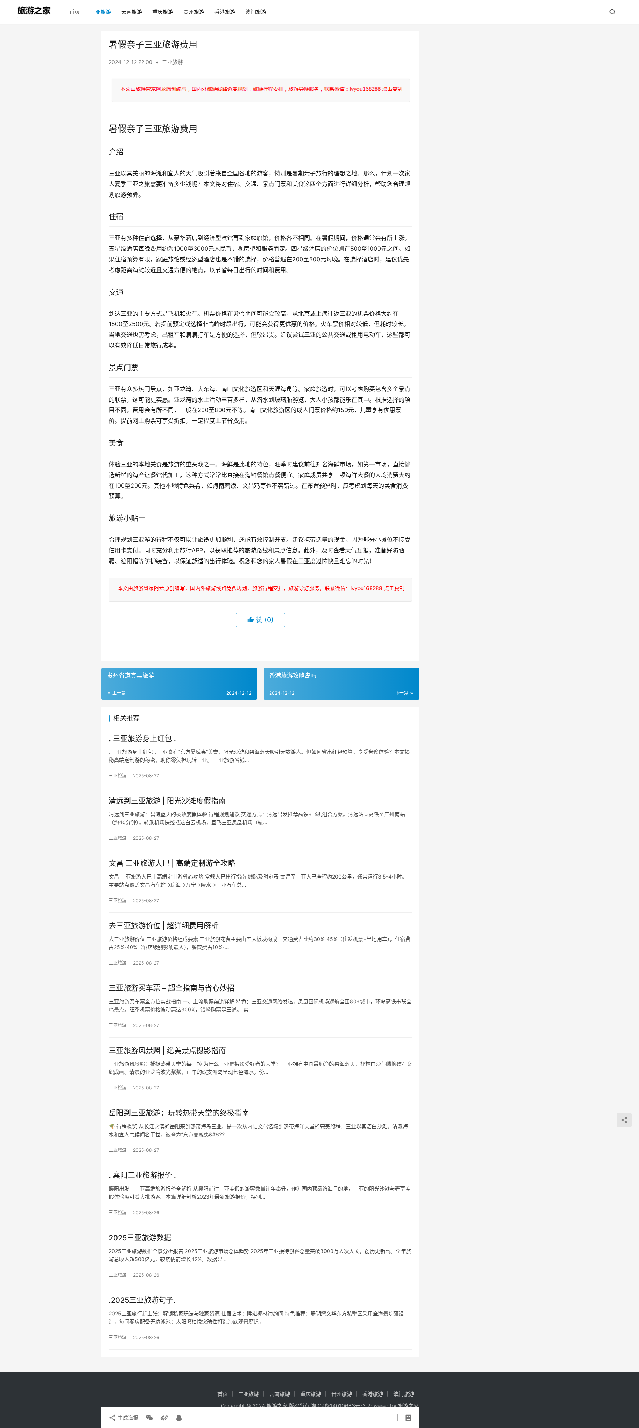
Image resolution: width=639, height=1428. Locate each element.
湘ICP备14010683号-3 (338, 1406)
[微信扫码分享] (149, 1417)
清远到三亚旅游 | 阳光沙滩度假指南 (167, 801)
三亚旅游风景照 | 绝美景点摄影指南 (167, 1050)
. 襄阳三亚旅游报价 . (142, 1175)
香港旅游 (224, 11)
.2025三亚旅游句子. (142, 1300)
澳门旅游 (256, 11)
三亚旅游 (100, 11)
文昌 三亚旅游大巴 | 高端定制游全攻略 (172, 863)
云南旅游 (131, 11)
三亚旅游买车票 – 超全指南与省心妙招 (171, 988)
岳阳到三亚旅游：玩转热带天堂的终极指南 (179, 1113)
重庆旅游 (162, 11)
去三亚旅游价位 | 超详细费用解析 (164, 925)
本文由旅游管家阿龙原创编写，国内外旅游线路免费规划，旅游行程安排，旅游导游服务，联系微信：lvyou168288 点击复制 (260, 588)
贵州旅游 (193, 11)
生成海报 (127, 1417)
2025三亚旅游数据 (140, 1237)
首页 (75, 11)
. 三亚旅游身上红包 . (142, 738)
